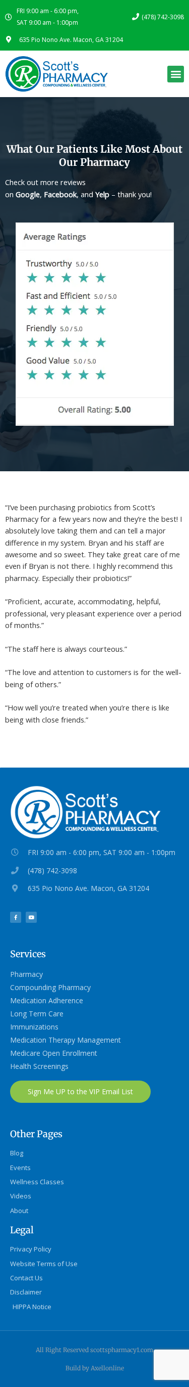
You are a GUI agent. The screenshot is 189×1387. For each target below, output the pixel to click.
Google (28, 194)
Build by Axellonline (95, 1368)
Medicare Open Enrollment (53, 1053)
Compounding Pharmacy (50, 987)
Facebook (60, 194)
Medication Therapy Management (65, 1040)
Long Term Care (37, 1013)
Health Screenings (39, 1066)
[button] (175, 74)
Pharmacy (26, 974)
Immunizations (34, 1027)
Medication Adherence (46, 1000)
